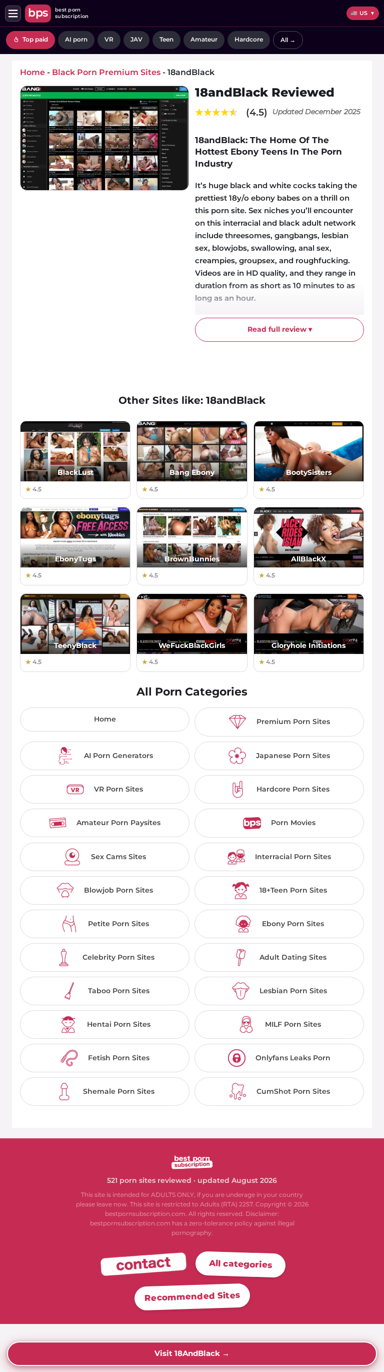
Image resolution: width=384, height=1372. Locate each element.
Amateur (204, 39)
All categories (240, 1264)
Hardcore (248, 39)
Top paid (34, 39)
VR (109, 39)
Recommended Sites (192, 1296)
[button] (13, 14)
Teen (167, 39)
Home (105, 719)
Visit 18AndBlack (192, 1353)
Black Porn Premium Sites (106, 72)
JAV (136, 39)
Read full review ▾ (280, 329)
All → (288, 40)
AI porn (76, 39)
